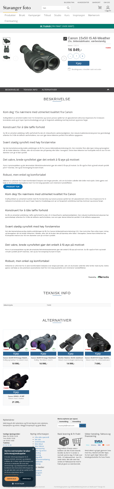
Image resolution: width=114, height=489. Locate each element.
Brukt (22, 15)
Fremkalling (11, 21)
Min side (38, 439)
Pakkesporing (39, 448)
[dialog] (19, 467)
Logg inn (108, 11)
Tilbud (47, 15)
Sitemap (38, 464)
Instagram (38, 473)
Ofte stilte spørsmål (42, 437)
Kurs (67, 15)
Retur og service (40, 451)
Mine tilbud (39, 444)
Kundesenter (83, 2)
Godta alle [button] (11, 479)
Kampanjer (34, 15)
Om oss (107, 2)
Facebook (38, 470)
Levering (38, 455)
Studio (57, 15)
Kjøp (78, 63)
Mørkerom (94, 15)
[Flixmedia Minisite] (13, 186)
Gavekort (96, 2)
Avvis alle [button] (27, 479)
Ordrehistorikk (40, 442)
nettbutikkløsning (76, 487)
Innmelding (63, 421)
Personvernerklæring (42, 459)
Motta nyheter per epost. (68, 419)
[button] (99, 277)
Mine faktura (39, 446)
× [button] (33, 449)
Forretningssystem (60, 487)
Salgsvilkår (38, 457)
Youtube (38, 475)
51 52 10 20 (7, 445)
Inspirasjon (79, 15)
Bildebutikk (69, 2)
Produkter (10, 15)
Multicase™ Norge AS (97, 487)
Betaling (38, 453)
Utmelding (76, 421)
